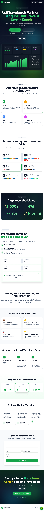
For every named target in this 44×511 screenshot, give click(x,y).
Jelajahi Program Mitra (28, 29)
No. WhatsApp (8, 448)
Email (23, 448)
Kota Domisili (8, 454)
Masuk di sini (25, 497)
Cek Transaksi (34, 2)
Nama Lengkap (8, 443)
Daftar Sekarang (22, 460)
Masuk (40, 2)
